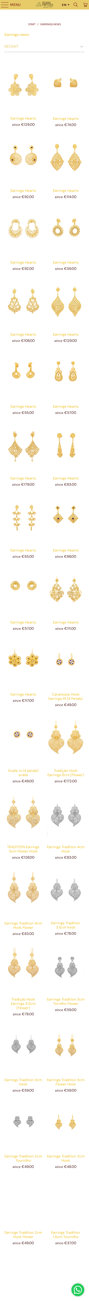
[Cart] (85, 5)
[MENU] (2, 5)
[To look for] (76, 5)
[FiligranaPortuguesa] (44, 5)
